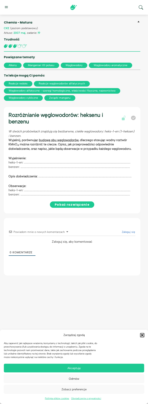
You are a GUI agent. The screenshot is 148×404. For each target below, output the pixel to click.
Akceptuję (74, 368)
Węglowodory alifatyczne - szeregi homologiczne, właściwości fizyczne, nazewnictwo (62, 90)
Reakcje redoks (18, 83)
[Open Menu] (6, 7)
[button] (142, 335)
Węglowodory (74, 65)
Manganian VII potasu (41, 65)
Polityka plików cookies (57, 398)
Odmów (74, 378)
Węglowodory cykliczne (23, 97)
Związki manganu (60, 97)
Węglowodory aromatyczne (110, 65)
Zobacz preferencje (74, 389)
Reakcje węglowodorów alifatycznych (62, 83)
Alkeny (13, 65)
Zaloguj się (128, 232)
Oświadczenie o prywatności (86, 398)
